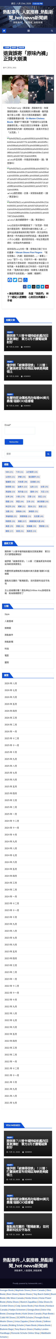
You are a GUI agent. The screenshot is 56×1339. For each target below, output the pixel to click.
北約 (34, 487)
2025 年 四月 (11, 793)
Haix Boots (39, 1306)
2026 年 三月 (11, 718)
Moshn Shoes (6, 1321)
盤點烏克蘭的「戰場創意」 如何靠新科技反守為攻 (28, 1228)
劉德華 (10, 487)
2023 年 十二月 (12, 903)
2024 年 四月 (11, 876)
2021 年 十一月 (12, 1075)
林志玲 (10, 506)
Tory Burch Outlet (41, 1294)
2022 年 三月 (11, 1048)
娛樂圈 (8, 628)
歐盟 (42, 506)
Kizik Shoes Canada (32, 1314)
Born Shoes (12, 1294)
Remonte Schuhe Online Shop (25, 1333)
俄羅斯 (10, 482)
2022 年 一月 (11, 1061)
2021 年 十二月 (12, 1068)
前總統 (35, 482)
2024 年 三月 (11, 883)
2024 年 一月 (11, 896)
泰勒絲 (21, 511)
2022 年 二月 (11, 1055)
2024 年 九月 (11, 841)
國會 (34, 492)
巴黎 (31, 497)
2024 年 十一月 (12, 828)
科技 (7, 649)
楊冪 (21, 506)
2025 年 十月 (11, 752)
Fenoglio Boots (42, 1317)
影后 (42, 497)
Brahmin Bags (6, 1329)
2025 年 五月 (11, 786)
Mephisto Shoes (22, 1290)
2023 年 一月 (11, 979)
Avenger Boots (7, 1290)
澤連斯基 (25, 516)
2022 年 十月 (11, 1000)
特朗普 (10, 521)
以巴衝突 (32, 472)
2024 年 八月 (11, 848)
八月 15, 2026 (14, 1152)
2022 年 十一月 (12, 993)
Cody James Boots (24, 1306)
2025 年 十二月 (12, 738)
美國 (22, 521)
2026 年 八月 (11, 683)
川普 (20, 497)
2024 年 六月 (11, 862)
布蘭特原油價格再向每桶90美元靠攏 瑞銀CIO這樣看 (28, 399)
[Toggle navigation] (28, 31)
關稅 (9, 531)
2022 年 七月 (11, 1020)
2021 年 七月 (11, 1103)
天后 (44, 492)
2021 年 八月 (11, 1096)
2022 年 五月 (11, 1034)
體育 (7, 662)
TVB (19, 472)
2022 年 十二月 (12, 986)
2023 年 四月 (11, 958)
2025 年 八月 (11, 766)
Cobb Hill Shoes (7, 1317)
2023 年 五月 (11, 951)
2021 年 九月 (11, 1089)
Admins (27, 347)
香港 (20, 531)
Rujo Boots (48, 1314)
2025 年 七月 (11, 773)
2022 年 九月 (11, 1006)
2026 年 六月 (11, 697)
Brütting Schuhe (16, 1325)
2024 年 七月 (11, 855)
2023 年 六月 (11, 945)
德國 (9, 501)
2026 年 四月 (11, 711)
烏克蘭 (38, 516)
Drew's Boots (35, 1321)
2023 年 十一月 (12, 910)
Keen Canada (38, 1290)
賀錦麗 (31, 526)
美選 (9, 526)
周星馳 (10, 492)
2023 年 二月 (11, 972)
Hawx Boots (31, 1325)
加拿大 (22, 487)
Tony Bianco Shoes (24, 1329)
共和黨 (22, 482)
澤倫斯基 (11, 516)
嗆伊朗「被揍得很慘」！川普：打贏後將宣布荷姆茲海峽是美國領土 (27, 368)
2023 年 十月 (11, 917)
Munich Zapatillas (28, 1302)
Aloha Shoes (13, 1302)
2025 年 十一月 (12, 745)
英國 (20, 526)
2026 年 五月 (11, 704)
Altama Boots (44, 1325)
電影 (7, 655)
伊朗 (22, 477)
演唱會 (33, 511)
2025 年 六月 (11, 780)
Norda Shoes (31, 1298)
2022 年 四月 (11, 1041)
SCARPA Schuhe (25, 1317)
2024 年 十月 (11, 835)
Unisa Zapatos (21, 1321)
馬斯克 (31, 531)
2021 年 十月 (11, 1082)
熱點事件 (14, 47)
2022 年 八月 (11, 1013)
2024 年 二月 (11, 890)
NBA (9, 472)
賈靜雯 (43, 526)
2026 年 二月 (11, 725)
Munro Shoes (25, 1294)
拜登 (20, 501)
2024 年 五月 (11, 869)
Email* (8, 425)
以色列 (10, 477)
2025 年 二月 (11, 807)
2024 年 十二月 (12, 821)
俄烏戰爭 (34, 477)
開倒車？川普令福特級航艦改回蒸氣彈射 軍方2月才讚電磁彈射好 (27, 339)
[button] (52, 31)
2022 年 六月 (11, 1027)
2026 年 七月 (11, 690)
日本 (30, 501)
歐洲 (32, 506)
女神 (9, 497)
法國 (9, 511)
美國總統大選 (36, 521)
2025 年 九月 (11, 759)
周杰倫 (22, 492)
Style (7, 614)
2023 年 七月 (11, 938)
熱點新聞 (21, 47)
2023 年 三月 (11, 965)
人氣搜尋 (6, 47)
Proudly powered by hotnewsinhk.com (27, 1283)
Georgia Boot (33, 1310)
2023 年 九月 (11, 924)
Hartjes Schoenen (17, 1310)
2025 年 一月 (11, 814)
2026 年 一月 (11, 731)
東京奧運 (42, 501)
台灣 (44, 487)
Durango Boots (14, 1314)
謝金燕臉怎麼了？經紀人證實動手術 (17, 297)
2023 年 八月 (11, 931)
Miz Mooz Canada (15, 1298)
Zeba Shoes (44, 1302)
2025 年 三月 (11, 800)
